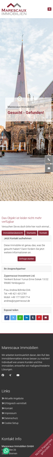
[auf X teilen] (13, 317)
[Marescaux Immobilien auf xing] (10, 375)
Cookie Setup (11, 423)
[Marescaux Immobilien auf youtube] (18, 375)
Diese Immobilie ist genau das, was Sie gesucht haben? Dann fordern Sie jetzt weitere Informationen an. (24, 249)
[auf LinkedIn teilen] (26, 317)
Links (6, 391)
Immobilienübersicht (13, 233)
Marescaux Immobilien (21, 106)
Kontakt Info (11, 439)
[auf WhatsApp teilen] (20, 317)
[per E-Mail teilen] (46, 317)
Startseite (31, 233)
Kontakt (43, 233)
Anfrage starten (26, 259)
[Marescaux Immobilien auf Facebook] (3, 375)
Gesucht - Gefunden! (26, 112)
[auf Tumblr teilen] (32, 317)
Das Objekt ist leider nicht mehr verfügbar (22, 219)
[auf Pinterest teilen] (39, 317)
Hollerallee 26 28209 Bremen (18, 450)
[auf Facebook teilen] (7, 317)
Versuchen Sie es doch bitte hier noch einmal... (26, 226)
